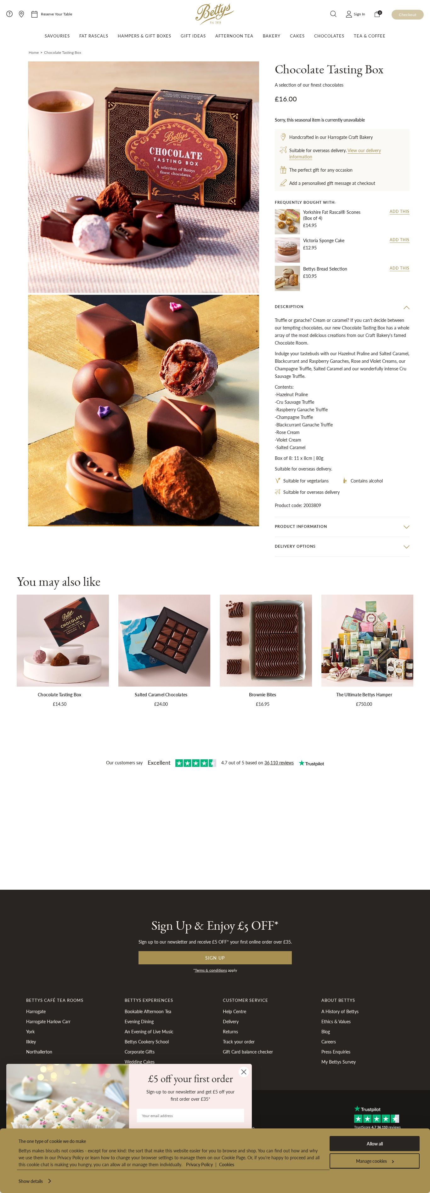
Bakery (271, 36)
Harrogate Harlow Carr (48, 1021)
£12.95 (310, 247)
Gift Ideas (193, 36)
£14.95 (310, 225)
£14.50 (59, 704)
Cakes (297, 36)
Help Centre (234, 1011)
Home (34, 52)
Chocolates (329, 36)
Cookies (226, 1164)
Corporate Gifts (140, 1051)
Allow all (375, 1143)
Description (289, 306)
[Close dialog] (243, 1071)
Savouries (57, 36)
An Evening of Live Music (149, 1031)
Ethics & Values (336, 1021)
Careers (328, 1041)
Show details (31, 1181)
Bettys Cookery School (147, 1041)
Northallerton (39, 1051)
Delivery (231, 1021)
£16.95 (262, 704)
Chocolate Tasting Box (59, 694)
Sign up (215, 958)
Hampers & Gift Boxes (144, 36)
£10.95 (310, 276)
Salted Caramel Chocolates (161, 694)
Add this (400, 211)
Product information (301, 526)
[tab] (342, 307)
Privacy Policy (199, 1164)
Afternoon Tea (234, 36)
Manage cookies (371, 1161)
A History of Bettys (340, 1011)
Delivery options (295, 546)
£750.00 (364, 704)
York (30, 1031)
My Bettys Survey (338, 1062)
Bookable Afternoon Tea (148, 1011)
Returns (230, 1031)
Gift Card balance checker (248, 1051)
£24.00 (161, 704)
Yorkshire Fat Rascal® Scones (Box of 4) (331, 215)
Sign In (359, 14)
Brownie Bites (262, 694)
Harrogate (36, 1011)
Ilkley (31, 1041)
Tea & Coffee (370, 36)
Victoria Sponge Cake (323, 240)
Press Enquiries (335, 1051)
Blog (325, 1031)
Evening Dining (139, 1021)
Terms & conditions (211, 970)
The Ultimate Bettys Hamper (364, 694)
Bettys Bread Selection (325, 269)
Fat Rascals (93, 36)
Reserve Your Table (56, 14)
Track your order (239, 1041)
